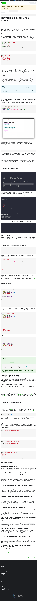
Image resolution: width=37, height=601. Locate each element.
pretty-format (20, 67)
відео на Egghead (26, 90)
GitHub (2, 581)
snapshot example (20, 164)
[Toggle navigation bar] (1, 3)
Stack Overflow (3, 571)
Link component (22, 39)
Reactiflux (2, 573)
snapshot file (17, 52)
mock (9, 370)
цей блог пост (13, 88)
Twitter (2, 574)
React (2, 489)
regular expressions (18, 362)
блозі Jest (28, 504)
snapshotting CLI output (15, 493)
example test (15, 39)
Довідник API (3, 566)
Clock (11, 409)
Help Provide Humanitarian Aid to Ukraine (21, 0)
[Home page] (1, 11)
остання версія (19, 8)
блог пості (30, 87)
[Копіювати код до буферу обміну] (35, 42)
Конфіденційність (4, 588)
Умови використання (4, 589)
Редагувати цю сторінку (6, 552)
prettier (35, 278)
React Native (6, 489)
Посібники (2, 565)
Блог (1, 579)
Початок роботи (4, 563)
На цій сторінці (4, 14)
